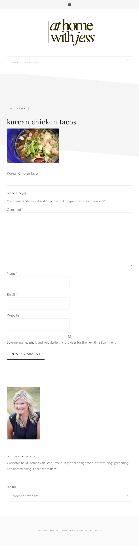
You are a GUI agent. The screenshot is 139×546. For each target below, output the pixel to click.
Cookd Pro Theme (72, 530)
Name (12, 273)
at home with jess (69, 32)
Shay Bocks (95, 530)
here (53, 469)
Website (13, 315)
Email (12, 294)
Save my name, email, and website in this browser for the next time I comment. (62, 342)
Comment (15, 209)
